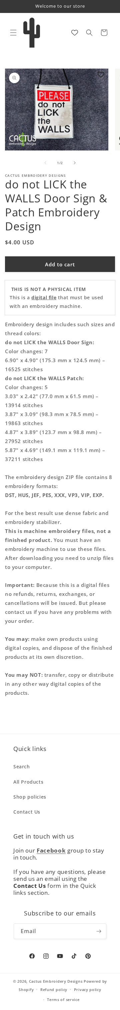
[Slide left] (45, 162)
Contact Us (26, 812)
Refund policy (53, 989)
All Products (28, 782)
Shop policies (29, 797)
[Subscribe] (98, 931)
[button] (13, 32)
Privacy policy (87, 989)
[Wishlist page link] (74, 32)
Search (21, 766)
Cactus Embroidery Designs (56, 981)
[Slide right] (74, 162)
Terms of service (63, 999)
